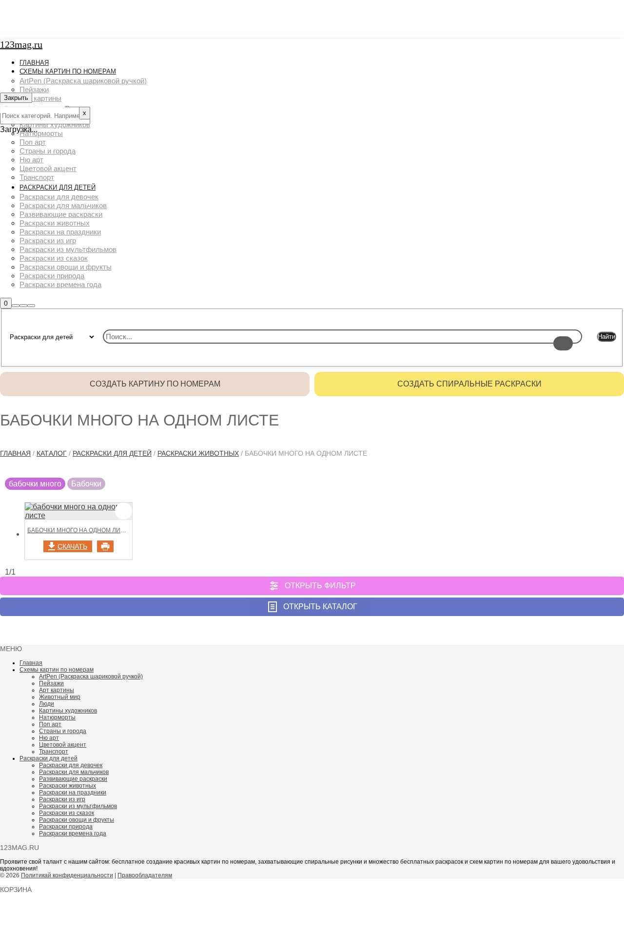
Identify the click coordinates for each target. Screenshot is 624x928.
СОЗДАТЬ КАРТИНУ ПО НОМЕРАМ (155, 384)
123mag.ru (21, 44)
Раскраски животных (198, 453)
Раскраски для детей (112, 453)
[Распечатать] (105, 546)
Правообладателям (144, 875)
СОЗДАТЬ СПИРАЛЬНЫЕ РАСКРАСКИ (469, 384)
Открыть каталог (320, 606)
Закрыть (16, 97)
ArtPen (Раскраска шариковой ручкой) (91, 676)
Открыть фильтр (320, 585)
